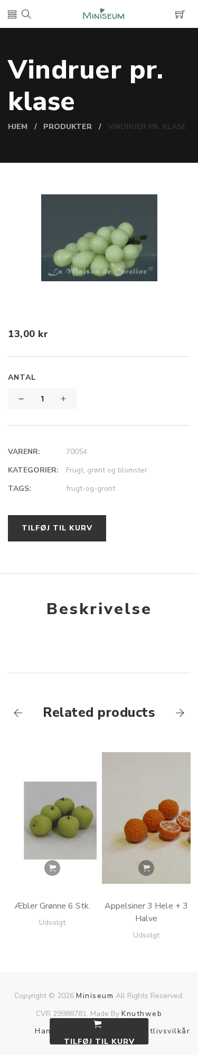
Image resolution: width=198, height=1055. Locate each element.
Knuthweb (141, 1014)
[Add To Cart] (52, 868)
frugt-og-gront (90, 489)
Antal (22, 377)
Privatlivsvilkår (159, 1031)
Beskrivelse (99, 609)
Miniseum (95, 996)
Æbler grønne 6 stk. (52, 906)
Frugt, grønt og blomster (106, 470)
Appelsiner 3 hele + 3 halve (146, 912)
